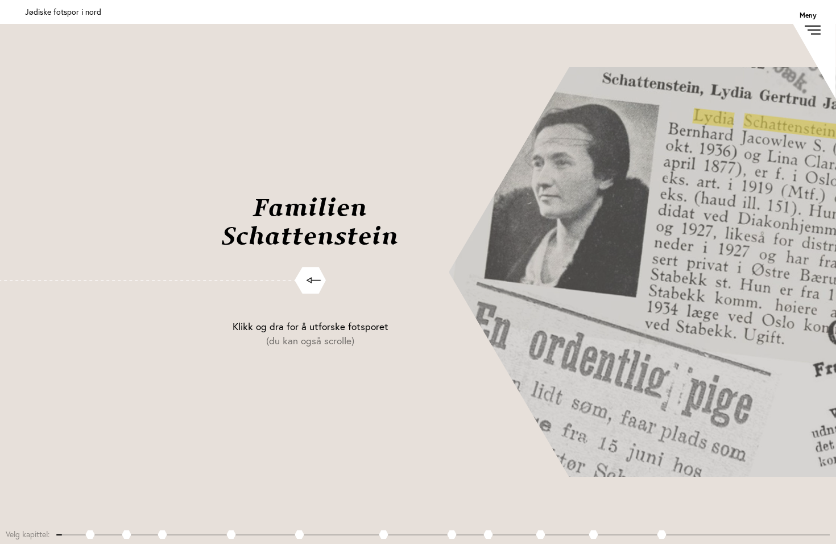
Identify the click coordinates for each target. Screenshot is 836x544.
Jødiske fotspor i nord (63, 11)
